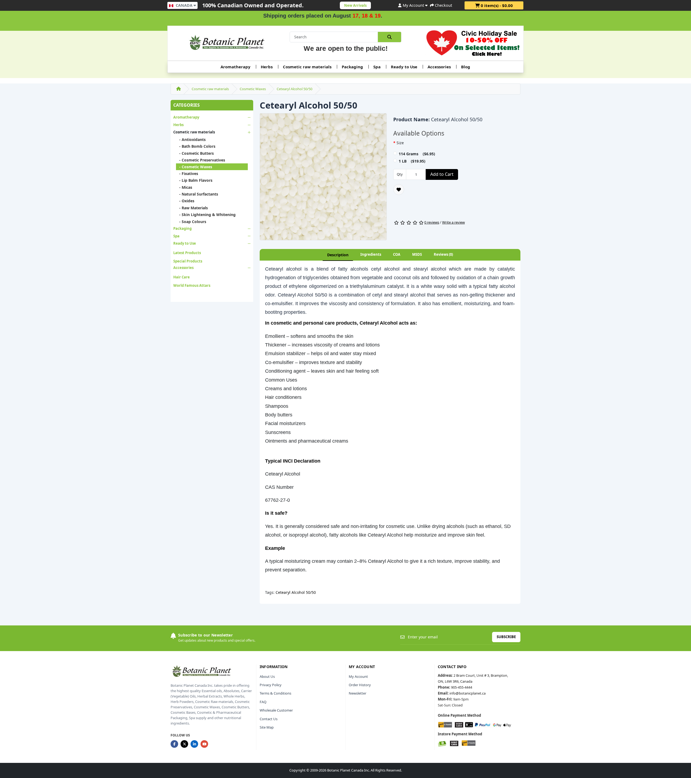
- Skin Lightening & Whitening (206, 214)
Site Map (267, 727)
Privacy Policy (271, 684)
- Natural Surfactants (197, 194)
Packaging (352, 66)
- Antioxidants (191, 139)
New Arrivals (355, 5)
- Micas (184, 187)
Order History (360, 684)
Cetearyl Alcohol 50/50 (294, 88)
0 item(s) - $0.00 (496, 5)
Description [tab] (337, 254)
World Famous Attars (191, 285)
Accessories (439, 66)
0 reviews (431, 222)
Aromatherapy (235, 66)
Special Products (187, 261)
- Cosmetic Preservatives (200, 160)
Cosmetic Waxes (253, 88)
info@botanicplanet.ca (467, 693)
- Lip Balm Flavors (194, 180)
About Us (267, 676)
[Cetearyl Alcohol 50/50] (323, 178)
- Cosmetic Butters (195, 153)
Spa (377, 66)
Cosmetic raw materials (307, 66)
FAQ (263, 701)
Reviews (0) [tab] (443, 254)
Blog (465, 66)
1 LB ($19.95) (412, 161)
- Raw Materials (192, 207)
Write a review (453, 222)
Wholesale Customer (276, 710)
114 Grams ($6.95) (417, 153)
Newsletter (357, 693)
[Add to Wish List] (398, 189)
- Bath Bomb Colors (195, 146)
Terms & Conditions (275, 693)
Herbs (267, 66)
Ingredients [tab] (370, 254)
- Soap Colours (191, 221)
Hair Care (181, 277)
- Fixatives (187, 173)
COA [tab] (396, 254)
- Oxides (185, 200)
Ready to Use (404, 66)
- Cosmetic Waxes (194, 166)
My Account (358, 676)
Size (400, 142)
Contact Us (268, 718)
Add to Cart (441, 174)
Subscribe (506, 636)
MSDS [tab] (417, 254)
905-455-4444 (461, 687)
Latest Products (187, 252)
